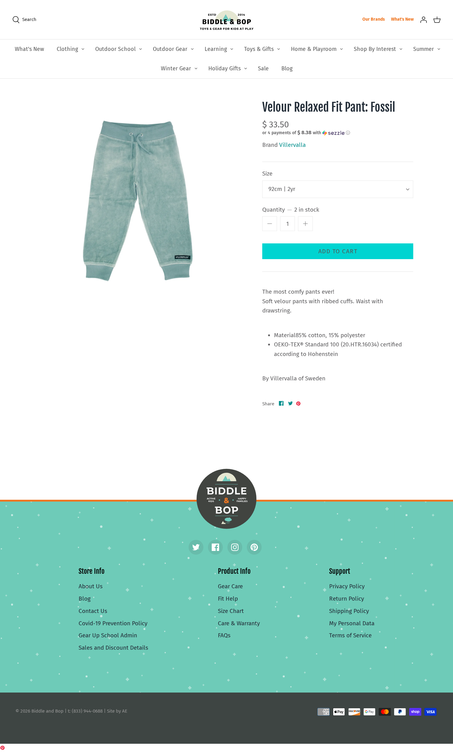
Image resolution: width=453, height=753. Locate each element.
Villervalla (292, 144)
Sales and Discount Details (113, 647)
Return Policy (346, 598)
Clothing (67, 49)
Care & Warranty (239, 623)
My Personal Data (351, 623)
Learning (216, 49)
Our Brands (373, 19)
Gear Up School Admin (108, 635)
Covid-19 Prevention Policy (113, 623)
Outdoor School (115, 49)
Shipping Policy (349, 610)
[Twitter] (196, 547)
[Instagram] (234, 547)
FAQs (224, 635)
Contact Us (93, 610)
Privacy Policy (347, 586)
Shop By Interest (375, 49)
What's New (402, 19)
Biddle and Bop (226, 499)
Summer (423, 49)
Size (267, 173)
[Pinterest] (254, 547)
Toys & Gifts (259, 49)
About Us (91, 586)
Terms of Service (350, 635)
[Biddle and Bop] (226, 19)
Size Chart (231, 610)
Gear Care (230, 586)
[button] (306, 133)
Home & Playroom (314, 49)
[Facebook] (215, 547)
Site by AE (117, 711)
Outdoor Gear (170, 49)
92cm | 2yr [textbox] (281, 188)
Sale (263, 68)
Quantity (290, 209)
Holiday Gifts (224, 68)
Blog (286, 68)
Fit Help (228, 598)
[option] (136, 196)
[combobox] (337, 189)
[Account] (423, 19)
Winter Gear (176, 68)
